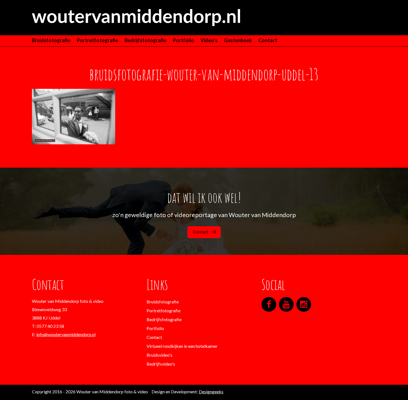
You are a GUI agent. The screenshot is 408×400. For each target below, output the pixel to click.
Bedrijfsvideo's (161, 363)
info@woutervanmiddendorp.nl (65, 334)
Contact (267, 40)
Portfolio (183, 40)
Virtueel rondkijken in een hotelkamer (182, 346)
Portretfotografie (97, 40)
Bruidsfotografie (51, 40)
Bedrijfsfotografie (146, 40)
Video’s (209, 40)
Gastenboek (238, 40)
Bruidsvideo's (159, 355)
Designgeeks (211, 391)
